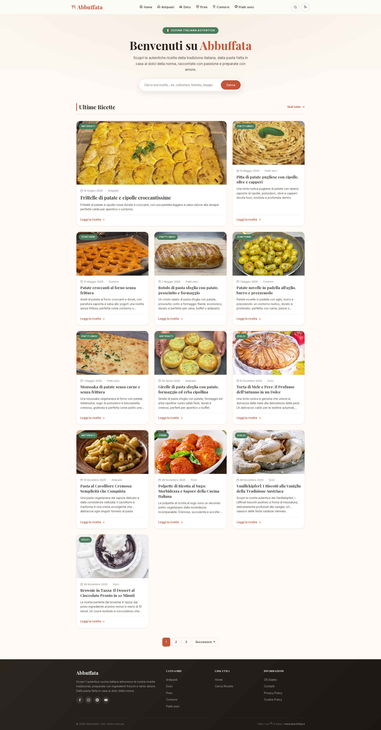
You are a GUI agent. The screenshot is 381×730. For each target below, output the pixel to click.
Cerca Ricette (224, 686)
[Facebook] (79, 700)
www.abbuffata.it (294, 723)
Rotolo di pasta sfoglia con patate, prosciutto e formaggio (188, 290)
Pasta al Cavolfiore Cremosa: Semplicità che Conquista (106, 488)
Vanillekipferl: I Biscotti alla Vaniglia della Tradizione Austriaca (269, 488)
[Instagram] (88, 700)
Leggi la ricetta (90, 219)
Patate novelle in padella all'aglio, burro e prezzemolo (266, 290)
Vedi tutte (294, 106)
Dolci (270, 380)
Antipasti (113, 190)
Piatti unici (271, 170)
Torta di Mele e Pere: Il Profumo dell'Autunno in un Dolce (265, 389)
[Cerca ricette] (295, 7)
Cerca (230, 85)
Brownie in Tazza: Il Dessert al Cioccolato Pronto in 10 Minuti (107, 593)
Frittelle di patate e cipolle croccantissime (125, 197)
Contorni (114, 281)
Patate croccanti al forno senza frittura (108, 290)
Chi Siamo (270, 679)
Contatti (269, 686)
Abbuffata (90, 7)
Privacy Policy (273, 693)
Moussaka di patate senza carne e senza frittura (110, 389)
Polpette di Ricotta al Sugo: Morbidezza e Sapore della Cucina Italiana (188, 491)
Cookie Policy (273, 699)
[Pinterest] (97, 700)
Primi (194, 479)
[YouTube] (106, 700)
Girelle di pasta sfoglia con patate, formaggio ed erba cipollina (188, 389)
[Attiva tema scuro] (305, 7)
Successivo (204, 642)
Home (219, 679)
